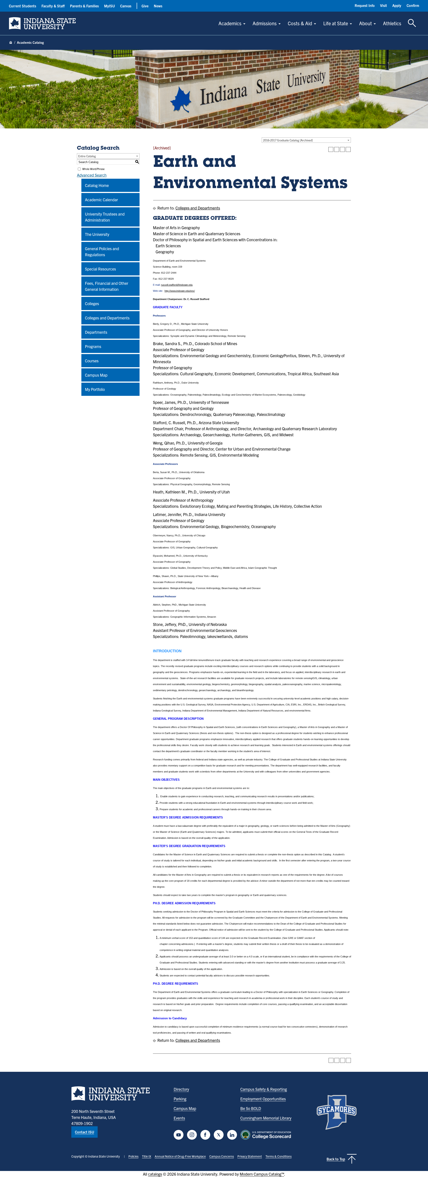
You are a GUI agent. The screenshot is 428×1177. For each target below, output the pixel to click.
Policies (133, 1156)
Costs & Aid (300, 23)
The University (97, 234)
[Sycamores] (337, 1112)
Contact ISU (84, 1132)
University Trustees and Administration (105, 216)
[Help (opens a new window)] (348, 149)
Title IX (146, 1156)
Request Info (365, 5)
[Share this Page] (336, 149)
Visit (383, 5)
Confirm (413, 5)
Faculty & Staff (53, 6)
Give (145, 6)
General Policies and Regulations (102, 251)
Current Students (22, 6)
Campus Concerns (221, 1156)
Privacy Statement (249, 1156)
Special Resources (100, 268)
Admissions (265, 23)
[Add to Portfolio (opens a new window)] (330, 149)
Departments (96, 332)
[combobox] (306, 140)
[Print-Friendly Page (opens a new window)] (342, 149)
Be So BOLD (250, 1108)
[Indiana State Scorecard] (267, 1135)
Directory (181, 1089)
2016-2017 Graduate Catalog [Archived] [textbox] (288, 140)
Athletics (392, 23)
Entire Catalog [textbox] (87, 156)
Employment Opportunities (263, 1098)
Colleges (92, 303)
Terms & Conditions (278, 1156)
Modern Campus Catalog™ (262, 1174)
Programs (93, 346)
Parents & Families (84, 6)
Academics (229, 23)
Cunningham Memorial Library (265, 1117)
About (365, 23)
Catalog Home (97, 185)
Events (179, 1117)
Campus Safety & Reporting (263, 1089)
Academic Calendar (101, 199)
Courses (92, 360)
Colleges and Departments (107, 317)
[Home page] (10, 43)
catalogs (155, 1174)
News (158, 6)
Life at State (335, 23)
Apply (396, 5)
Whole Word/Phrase (93, 168)
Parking (180, 1098)
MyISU (109, 6)
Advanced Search (92, 175)
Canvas (125, 6)
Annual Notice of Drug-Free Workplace (180, 1156)
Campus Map (96, 375)
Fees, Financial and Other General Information (106, 286)
